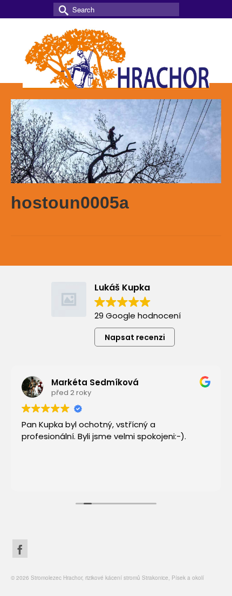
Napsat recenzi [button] (135, 337)
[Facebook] (20, 548)
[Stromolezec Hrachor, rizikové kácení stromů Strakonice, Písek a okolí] (116, 57)
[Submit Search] (61, 9)
